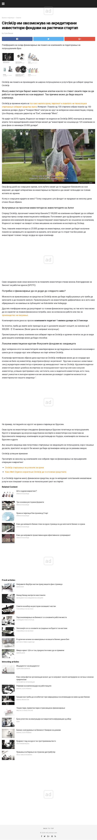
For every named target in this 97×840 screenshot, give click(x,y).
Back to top (48, 828)
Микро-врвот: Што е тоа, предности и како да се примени (40, 650)
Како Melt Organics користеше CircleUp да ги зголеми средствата (35, 472)
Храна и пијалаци (8, 18)
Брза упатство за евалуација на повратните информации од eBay (43, 719)
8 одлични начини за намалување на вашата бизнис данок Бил (42, 639)
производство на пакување (15, 315)
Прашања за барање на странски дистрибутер (35, 752)
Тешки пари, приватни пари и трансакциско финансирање (40, 708)
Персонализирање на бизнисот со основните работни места (41, 617)
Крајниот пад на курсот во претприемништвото (36, 741)
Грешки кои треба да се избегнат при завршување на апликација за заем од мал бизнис (53, 697)
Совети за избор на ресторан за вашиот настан (36, 606)
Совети (18, 18)
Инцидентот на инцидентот (28, 666)
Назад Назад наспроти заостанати (30, 595)
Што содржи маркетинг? (26, 491)
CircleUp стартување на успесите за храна (24, 467)
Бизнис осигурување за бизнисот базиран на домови (38, 730)
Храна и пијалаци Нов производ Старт (32, 513)
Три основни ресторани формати (30, 502)
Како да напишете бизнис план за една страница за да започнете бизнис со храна (50, 524)
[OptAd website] (86, 183)
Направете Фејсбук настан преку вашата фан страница (39, 584)
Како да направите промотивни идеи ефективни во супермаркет (43, 535)
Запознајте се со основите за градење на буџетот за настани (41, 628)
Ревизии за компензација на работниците (33, 686)
